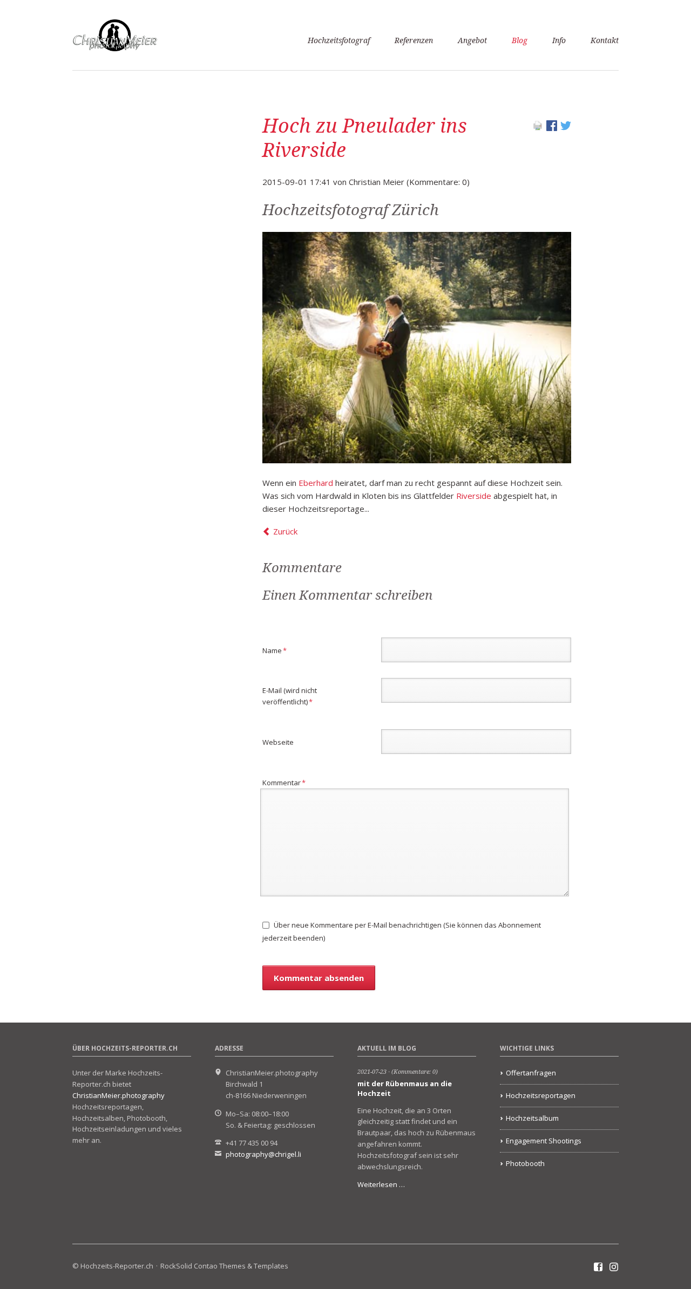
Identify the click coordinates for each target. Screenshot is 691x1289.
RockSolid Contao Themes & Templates (224, 1266)
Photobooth (525, 1163)
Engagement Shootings (543, 1141)
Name (278, 650)
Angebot (472, 40)
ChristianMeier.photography (118, 1095)
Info (559, 40)
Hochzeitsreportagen (540, 1095)
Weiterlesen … (381, 1184)
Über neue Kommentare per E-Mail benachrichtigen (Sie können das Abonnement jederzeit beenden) (401, 931)
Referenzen (414, 40)
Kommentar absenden (319, 977)
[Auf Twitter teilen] (565, 127)
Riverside (473, 495)
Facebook (598, 1267)
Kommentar (284, 782)
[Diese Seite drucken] (537, 127)
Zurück (285, 531)
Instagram (614, 1267)
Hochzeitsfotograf (339, 40)
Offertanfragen (531, 1073)
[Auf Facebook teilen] (551, 127)
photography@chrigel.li (263, 1154)
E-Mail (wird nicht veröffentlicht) (289, 696)
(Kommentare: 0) (414, 1071)
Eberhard (316, 482)
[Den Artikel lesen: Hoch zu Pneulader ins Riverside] (416, 347)
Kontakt (605, 40)
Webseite (278, 742)
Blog (519, 40)
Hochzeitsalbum (532, 1118)
